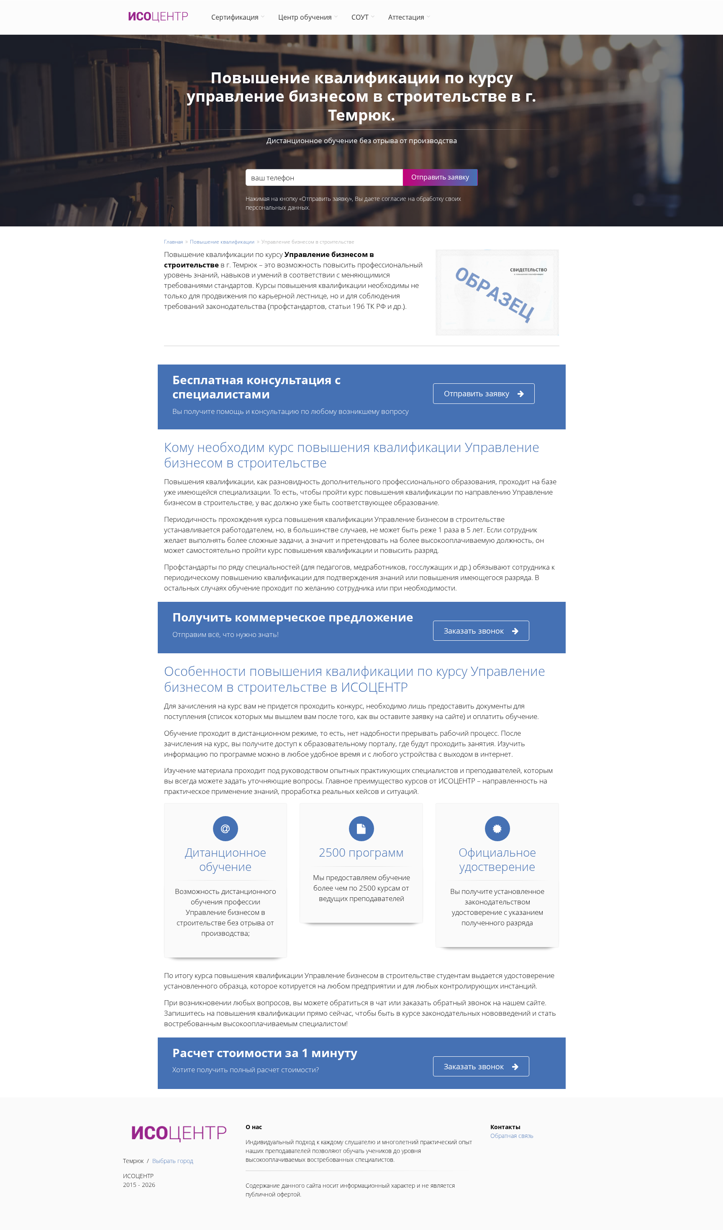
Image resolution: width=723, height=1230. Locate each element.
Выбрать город (172, 1161)
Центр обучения (305, 17)
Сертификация (235, 17)
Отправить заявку (476, 393)
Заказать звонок (474, 631)
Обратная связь (511, 1136)
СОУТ (360, 17)
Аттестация (406, 17)
